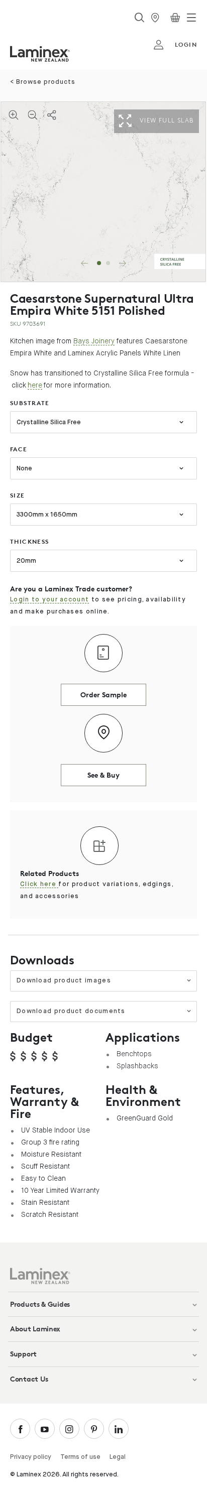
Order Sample (103, 694)
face (19, 449)
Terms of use (80, 1457)
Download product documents (71, 1011)
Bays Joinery (94, 341)
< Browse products (42, 82)
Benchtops (134, 1054)
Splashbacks (137, 1066)
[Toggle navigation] (191, 17)
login (186, 44)
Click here (39, 884)
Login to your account (49, 599)
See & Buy (103, 775)
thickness (29, 541)
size (17, 495)
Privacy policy (30, 1457)
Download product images (64, 980)
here (35, 385)
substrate (30, 403)
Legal (118, 1457)
